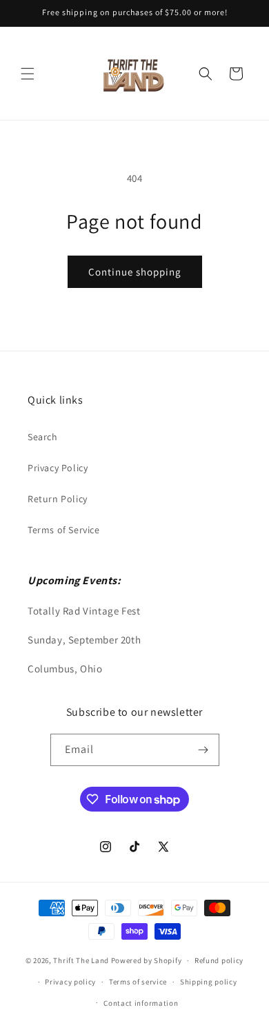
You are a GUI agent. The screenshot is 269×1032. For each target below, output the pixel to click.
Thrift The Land (81, 960)
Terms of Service (64, 530)
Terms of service (138, 982)
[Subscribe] (203, 750)
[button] (27, 74)
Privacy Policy (58, 468)
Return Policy (58, 499)
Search (43, 437)
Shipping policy (208, 982)
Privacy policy (70, 982)
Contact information (140, 1003)
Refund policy (219, 960)
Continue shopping (134, 271)
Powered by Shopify (146, 960)
